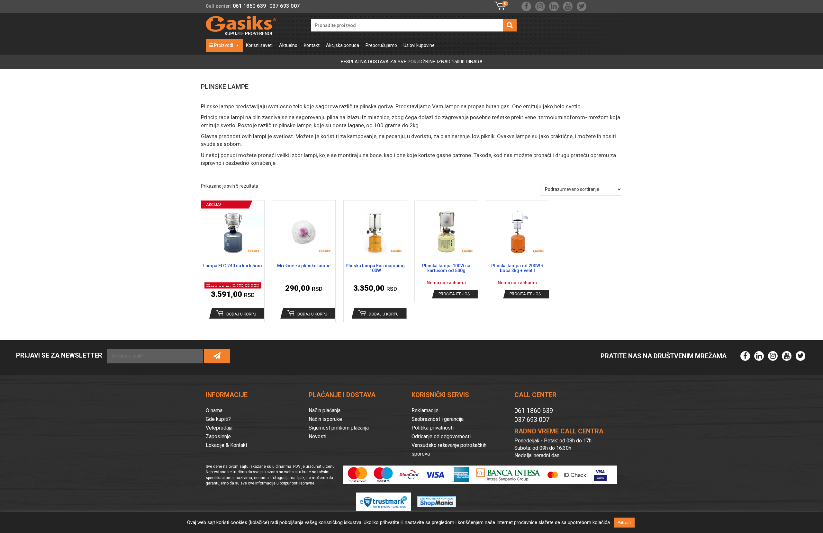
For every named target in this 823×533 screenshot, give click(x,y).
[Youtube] (568, 6)
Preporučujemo (381, 45)
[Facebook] (526, 6)
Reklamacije (425, 410)
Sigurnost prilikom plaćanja (339, 428)
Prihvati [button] (624, 522)
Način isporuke (325, 419)
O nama (214, 410)
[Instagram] (540, 6)
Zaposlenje (218, 436)
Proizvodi (223, 45)
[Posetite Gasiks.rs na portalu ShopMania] (439, 498)
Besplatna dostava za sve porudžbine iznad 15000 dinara (412, 62)
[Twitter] (581, 6)
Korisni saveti (259, 45)
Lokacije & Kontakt (226, 445)
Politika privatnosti (433, 428)
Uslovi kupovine (419, 45)
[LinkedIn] (554, 6)
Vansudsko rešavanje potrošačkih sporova (449, 449)
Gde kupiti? (218, 419)
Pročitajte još (454, 294)
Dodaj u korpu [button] (241, 314)
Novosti (317, 436)
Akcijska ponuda (342, 45)
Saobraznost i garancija (438, 419)
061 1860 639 (249, 6)
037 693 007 (284, 6)
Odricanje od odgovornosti (441, 436)
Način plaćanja (324, 410)
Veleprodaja (219, 428)
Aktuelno (288, 45)
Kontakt (312, 45)
